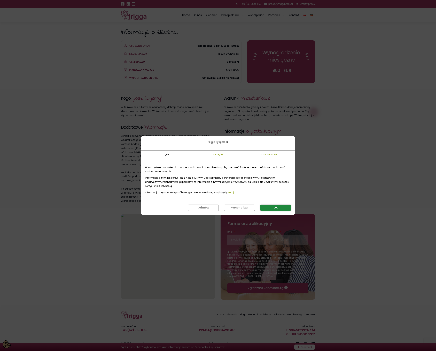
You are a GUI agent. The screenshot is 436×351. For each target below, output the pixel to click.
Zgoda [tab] (167, 154)
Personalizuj (239, 208)
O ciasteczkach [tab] (269, 154)
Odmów (203, 208)
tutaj (231, 192)
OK (276, 208)
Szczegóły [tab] (218, 154)
